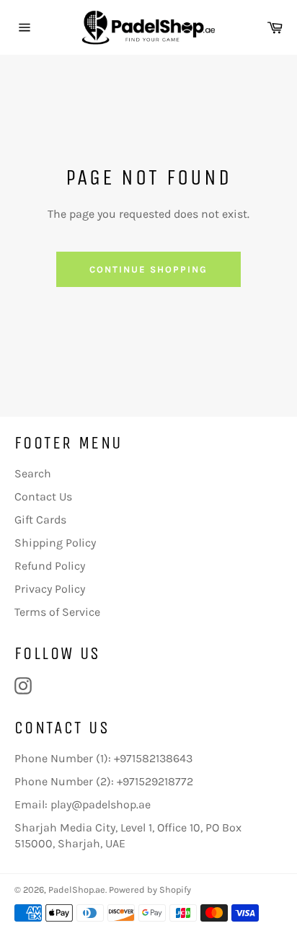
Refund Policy (49, 566)
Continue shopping (148, 269)
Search (32, 473)
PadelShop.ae (76, 889)
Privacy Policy (49, 589)
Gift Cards (40, 519)
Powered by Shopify (150, 889)
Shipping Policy (55, 542)
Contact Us (43, 496)
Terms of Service (57, 612)
